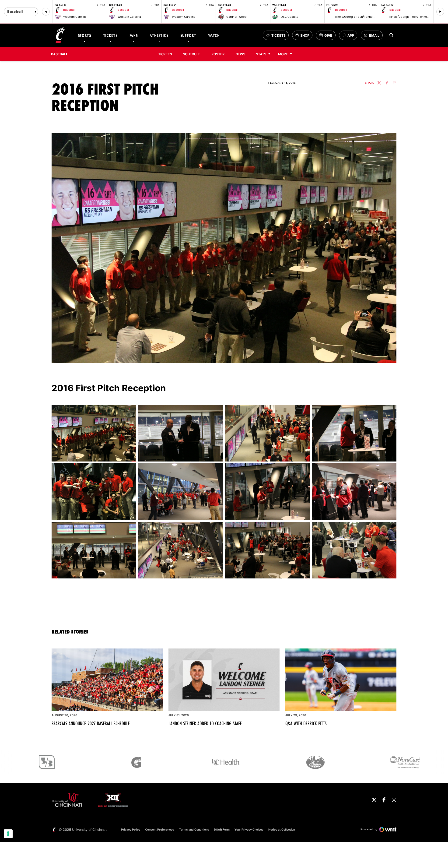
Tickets (110, 35)
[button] (46, 12)
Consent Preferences (159, 829)
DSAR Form (222, 829)
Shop (303, 36)
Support (188, 35)
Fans (134, 35)
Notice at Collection (281, 829)
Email (373, 36)
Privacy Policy (130, 829)
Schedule (191, 54)
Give (327, 36)
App (350, 35)
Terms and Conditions (194, 829)
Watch (214, 35)
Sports (84, 35)
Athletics (159, 35)
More (283, 54)
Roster (217, 54)
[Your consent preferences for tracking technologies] (8, 833)
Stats (261, 54)
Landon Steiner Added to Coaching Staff (205, 723)
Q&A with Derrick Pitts (306, 723)
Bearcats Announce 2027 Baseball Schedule (91, 723)
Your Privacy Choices (248, 829)
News (240, 54)
